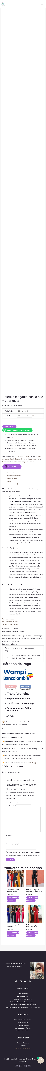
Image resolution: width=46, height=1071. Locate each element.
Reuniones (6, 462)
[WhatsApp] (30, 981)
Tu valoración (11, 806)
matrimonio (36, 459)
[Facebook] (21, 981)
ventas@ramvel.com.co (23, 1048)
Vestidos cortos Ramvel (23, 1028)
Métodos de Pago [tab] (13, 478)
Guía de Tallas (23, 993)
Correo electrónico (12, 844)
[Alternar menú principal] (41, 4)
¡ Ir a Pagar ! (9, 426)
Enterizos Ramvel (23, 456)
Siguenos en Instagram (10, 622)
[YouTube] (25, 981)
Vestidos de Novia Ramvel (23, 1020)
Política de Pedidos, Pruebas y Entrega (23, 1002)
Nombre (9, 835)
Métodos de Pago (23, 996)
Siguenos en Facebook (10, 624)
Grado (30, 459)
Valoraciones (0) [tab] (12, 484)
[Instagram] (16, 981)
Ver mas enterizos (8, 619)
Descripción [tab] (11, 473)
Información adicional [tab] (14, 475)
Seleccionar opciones (13, 899)
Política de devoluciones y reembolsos (23, 1004)
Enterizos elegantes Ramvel (24, 462)
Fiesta (25, 459)
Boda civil (18, 459)
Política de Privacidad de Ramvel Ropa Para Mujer (23, 1007)
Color (9, 416)
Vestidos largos (23, 1022)
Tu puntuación (11, 803)
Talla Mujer (9, 411)
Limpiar (34, 416)
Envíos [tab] (9, 481)
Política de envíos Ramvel (23, 999)
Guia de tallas (13, 466)
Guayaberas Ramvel (23, 1031)
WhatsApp (32, 763)
